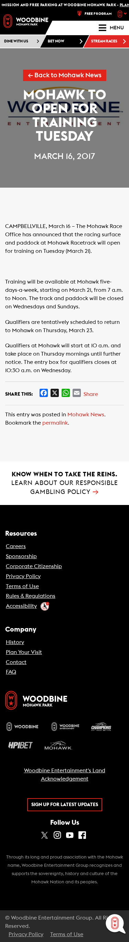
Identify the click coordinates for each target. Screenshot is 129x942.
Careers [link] (16, 546)
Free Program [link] (98, 14)
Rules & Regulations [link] (30, 596)
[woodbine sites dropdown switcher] (123, 14)
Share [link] (91, 394)
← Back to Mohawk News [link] (64, 75)
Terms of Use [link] (22, 586)
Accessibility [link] (21, 606)
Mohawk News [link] (85, 414)
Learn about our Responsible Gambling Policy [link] (64, 483)
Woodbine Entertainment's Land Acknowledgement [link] (64, 775)
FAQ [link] (11, 672)
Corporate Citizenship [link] (34, 566)
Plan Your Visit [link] (24, 652)
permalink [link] (55, 423)
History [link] (15, 642)
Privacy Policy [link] (23, 576)
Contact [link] (16, 662)
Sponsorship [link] (21, 556)
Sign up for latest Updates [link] (64, 804)
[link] (25, 21)
